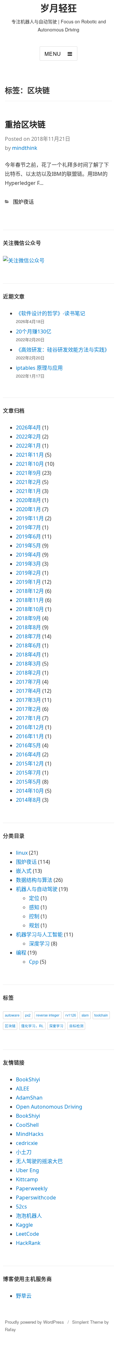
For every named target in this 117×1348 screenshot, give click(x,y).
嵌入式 (24, 870)
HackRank (28, 1242)
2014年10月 (30, 790)
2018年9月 (28, 618)
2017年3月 (28, 700)
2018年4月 (28, 654)
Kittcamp (27, 1179)
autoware (12, 1015)
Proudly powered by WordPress (34, 1322)
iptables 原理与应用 (39, 367)
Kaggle (24, 1224)
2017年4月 (28, 690)
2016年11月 (30, 736)
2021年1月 (28, 491)
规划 (34, 925)
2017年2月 (28, 709)
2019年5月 (28, 545)
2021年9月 (28, 472)
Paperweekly (31, 1188)
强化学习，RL (32, 1025)
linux (22, 852)
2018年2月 (28, 672)
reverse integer (47, 1015)
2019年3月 (28, 563)
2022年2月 (28, 436)
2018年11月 (30, 600)
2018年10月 (30, 609)
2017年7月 (28, 681)
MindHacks (30, 1133)
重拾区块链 (25, 124)
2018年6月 (28, 645)
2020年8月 (28, 500)
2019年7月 (28, 527)
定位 (34, 898)
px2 (28, 1015)
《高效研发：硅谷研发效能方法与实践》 (63, 349)
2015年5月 (28, 781)
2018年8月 (28, 627)
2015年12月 (30, 763)
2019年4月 (28, 554)
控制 (34, 916)
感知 (34, 907)
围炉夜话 (23, 201)
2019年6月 (28, 536)
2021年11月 (30, 454)
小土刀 (24, 1152)
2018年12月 (30, 591)
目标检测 (76, 1025)
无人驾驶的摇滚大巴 (39, 1161)
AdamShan (29, 1097)
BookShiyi (28, 1079)
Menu (53, 53)
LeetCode (27, 1233)
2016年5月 (28, 745)
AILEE (22, 1088)
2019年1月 (28, 581)
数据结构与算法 (34, 880)
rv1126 (70, 1015)
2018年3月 (28, 663)
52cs (21, 1206)
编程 (21, 952)
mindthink (24, 147)
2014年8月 (28, 799)
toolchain (101, 1015)
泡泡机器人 (29, 1215)
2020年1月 (28, 509)
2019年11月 (30, 518)
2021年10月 (30, 463)
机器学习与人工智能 (39, 934)
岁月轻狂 (58, 9)
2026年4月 (28, 427)
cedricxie (27, 1143)
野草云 (24, 1295)
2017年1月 (28, 718)
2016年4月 (28, 754)
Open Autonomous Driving (49, 1106)
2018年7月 (28, 636)
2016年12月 (30, 727)
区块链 (10, 1025)
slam (85, 1015)
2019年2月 (28, 572)
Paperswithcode (36, 1197)
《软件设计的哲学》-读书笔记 (50, 313)
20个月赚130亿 (33, 331)
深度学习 (39, 943)
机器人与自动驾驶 (37, 889)
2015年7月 (28, 772)
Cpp (34, 961)
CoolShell (27, 1124)
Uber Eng (27, 1170)
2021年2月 (28, 482)
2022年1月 (28, 445)
